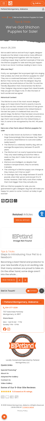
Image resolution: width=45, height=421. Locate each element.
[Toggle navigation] (4, 3)
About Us (5, 373)
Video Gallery (6, 383)
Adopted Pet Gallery (9, 376)
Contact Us (6, 380)
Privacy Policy (22, 411)
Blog (10, 17)
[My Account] (43, 9)
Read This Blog (9, 280)
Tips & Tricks (22, 22)
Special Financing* (9, 370)
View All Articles (23, 220)
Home (4, 17)
